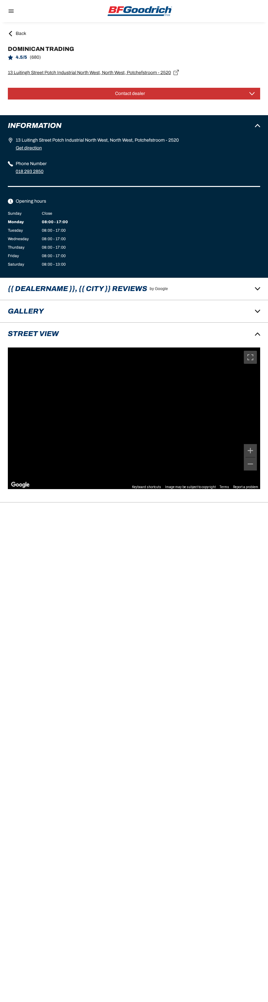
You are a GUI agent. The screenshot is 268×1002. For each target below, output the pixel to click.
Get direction (29, 148)
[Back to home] (140, 11)
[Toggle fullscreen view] (250, 357)
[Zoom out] (250, 463)
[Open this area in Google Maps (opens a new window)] (20, 485)
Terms (224, 487)
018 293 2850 (29, 171)
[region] (134, 418)
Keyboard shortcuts (146, 487)
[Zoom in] (250, 450)
